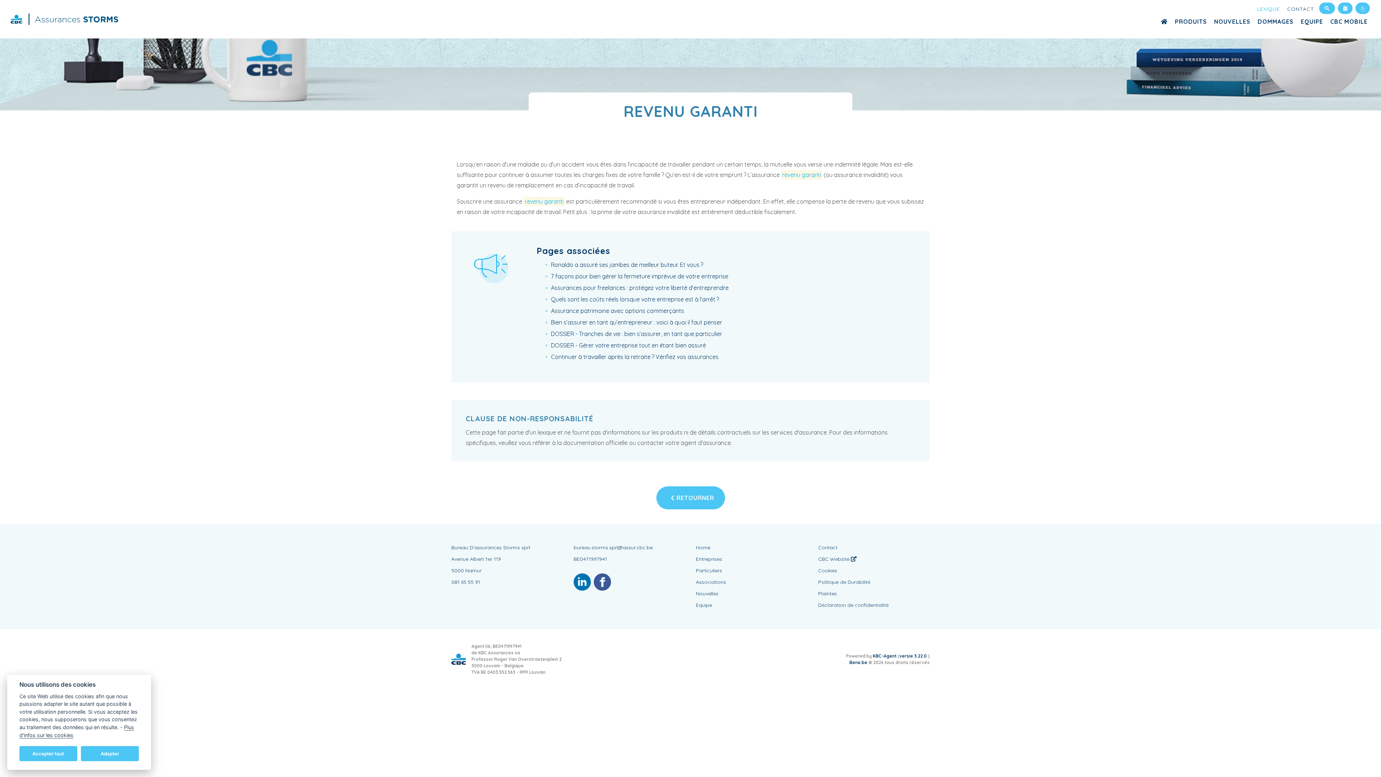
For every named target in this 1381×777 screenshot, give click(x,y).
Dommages (1276, 21)
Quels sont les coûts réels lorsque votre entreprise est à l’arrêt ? (635, 299)
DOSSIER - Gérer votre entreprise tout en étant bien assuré (628, 345)
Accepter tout (48, 753)
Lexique (1268, 9)
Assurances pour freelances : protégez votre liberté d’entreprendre (640, 287)
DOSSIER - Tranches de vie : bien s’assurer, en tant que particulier (636, 333)
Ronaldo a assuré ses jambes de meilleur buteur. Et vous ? (627, 264)
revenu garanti (801, 174)
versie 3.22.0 (913, 656)
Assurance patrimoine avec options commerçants (617, 310)
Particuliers (709, 570)
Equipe (1312, 21)
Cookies (827, 570)
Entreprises (709, 559)
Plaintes (827, 593)
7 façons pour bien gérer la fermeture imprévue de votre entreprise (639, 276)
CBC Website (834, 559)
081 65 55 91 (465, 582)
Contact (1300, 9)
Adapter (110, 753)
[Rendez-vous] (1345, 8)
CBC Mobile (1349, 21)
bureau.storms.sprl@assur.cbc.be (613, 547)
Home (703, 547)
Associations (711, 582)
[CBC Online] (1362, 8)
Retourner (694, 497)
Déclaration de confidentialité (853, 605)
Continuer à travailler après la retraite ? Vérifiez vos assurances (635, 356)
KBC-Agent (885, 656)
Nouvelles (1232, 21)
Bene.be (858, 662)
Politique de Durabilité (844, 582)
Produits (1191, 21)
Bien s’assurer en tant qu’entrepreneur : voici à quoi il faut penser (636, 322)
